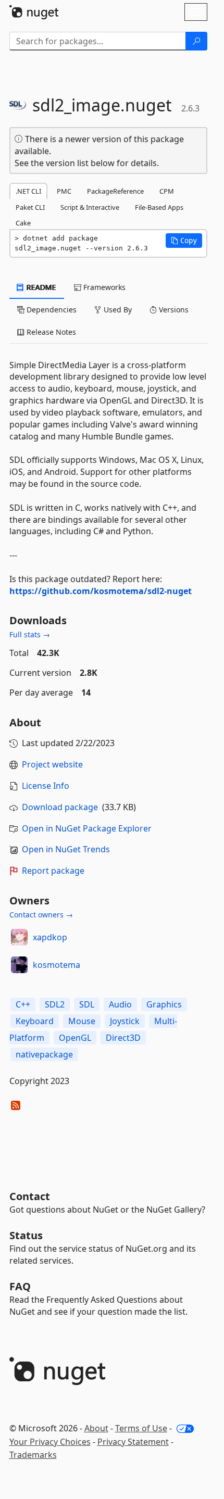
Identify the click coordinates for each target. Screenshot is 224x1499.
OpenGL (75, 1037)
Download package (60, 807)
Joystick (125, 1021)
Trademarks (33, 1454)
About (96, 1428)
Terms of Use (141, 1428)
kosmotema (56, 965)
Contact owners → (41, 914)
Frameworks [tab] (103, 287)
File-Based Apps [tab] (159, 207)
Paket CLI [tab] (30, 207)
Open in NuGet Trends (66, 849)
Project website (52, 764)
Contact (29, 1196)
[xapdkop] (19, 937)
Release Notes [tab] (50, 332)
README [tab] (40, 287)
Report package (53, 870)
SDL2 (55, 1004)
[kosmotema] (19, 964)
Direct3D (123, 1037)
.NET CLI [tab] (28, 191)
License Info (45, 785)
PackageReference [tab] (115, 191)
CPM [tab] (166, 191)
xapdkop (50, 937)
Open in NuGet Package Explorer (87, 828)
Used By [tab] (117, 309)
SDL (86, 1004)
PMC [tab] (64, 191)
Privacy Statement (133, 1441)
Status (26, 1235)
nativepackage (44, 1054)
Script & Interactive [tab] (89, 207)
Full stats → (29, 634)
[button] (184, 240)
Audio (120, 1004)
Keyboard (35, 1021)
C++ (23, 1004)
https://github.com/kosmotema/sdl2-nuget (100, 591)
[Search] (196, 41)
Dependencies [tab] (50, 309)
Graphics (164, 1004)
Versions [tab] (173, 309)
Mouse (81, 1021)
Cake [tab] (23, 223)
